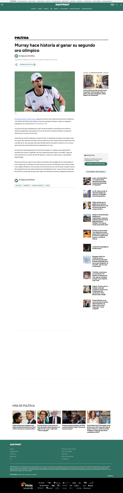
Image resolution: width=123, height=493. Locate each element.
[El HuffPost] (62, 5)
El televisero (64, 8)
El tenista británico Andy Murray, (26, 119)
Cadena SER (74, 483)
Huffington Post (44, 485)
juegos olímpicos (37, 185)
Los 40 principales (50, 483)
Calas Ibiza (72, 1)
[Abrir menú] (2, 5)
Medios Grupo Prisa (27, 488)
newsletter (13, 456)
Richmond (41, 488)
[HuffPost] (15, 444)
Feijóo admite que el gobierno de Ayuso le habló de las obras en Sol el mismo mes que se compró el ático (100, 205)
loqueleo (79, 488)
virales (46, 8)
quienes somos (14, 451)
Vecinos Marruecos (22, 1)
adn (85, 483)
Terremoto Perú (41, 1)
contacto (12, 454)
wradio (59, 485)
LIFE (51, 8)
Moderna (49, 488)
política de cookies (67, 451)
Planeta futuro (84, 485)
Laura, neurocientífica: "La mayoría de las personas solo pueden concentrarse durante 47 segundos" (99, 181)
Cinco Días (65, 485)
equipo (12, 449)
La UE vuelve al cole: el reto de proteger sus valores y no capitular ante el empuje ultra (99, 193)
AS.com (79, 483)
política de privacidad (67, 456)
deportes (27, 185)
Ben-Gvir (48, 1)
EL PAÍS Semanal (77, 485)
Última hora (112, 5)
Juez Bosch (79, 1)
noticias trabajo (75, 8)
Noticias (18, 185)
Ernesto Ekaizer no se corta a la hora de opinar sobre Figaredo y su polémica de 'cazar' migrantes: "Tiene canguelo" (100, 304)
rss (11, 459)
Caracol (91, 483)
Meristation (87, 488)
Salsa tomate (65, 1)
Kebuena (89, 485)
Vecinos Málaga (97, 1)
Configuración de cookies (69, 449)
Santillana (58, 483)
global (40, 8)
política (33, 8)
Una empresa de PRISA (28, 484)
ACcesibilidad (65, 459)
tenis (47, 185)
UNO (54, 485)
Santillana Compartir (67, 483)
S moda (72, 488)
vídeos (56, 8)
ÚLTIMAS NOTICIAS (87, 8)
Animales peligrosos (107, 1)
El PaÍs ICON (65, 488)
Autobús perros (87, 1)
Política (22, 38)
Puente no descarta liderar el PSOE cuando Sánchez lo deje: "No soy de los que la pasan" (73, 427)
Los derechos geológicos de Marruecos (100, 247)
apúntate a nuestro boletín (96, 164)
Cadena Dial (71, 485)
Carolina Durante (56, 1)
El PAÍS (42, 483)
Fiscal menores (32, 1)
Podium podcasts (57, 488)
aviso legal (65, 454)
